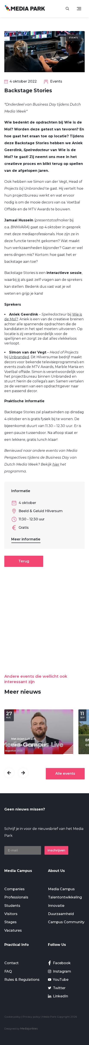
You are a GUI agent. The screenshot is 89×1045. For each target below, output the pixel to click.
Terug (23, 561)
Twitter (59, 988)
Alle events (65, 773)
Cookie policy (12, 1016)
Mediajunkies (29, 1028)
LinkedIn (60, 996)
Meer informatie (25, 539)
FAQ (8, 971)
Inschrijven (56, 850)
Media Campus (61, 889)
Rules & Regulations (22, 980)
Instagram (62, 971)
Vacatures (13, 930)
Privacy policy (31, 1016)
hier (55, 464)
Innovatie (56, 906)
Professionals (16, 897)
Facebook (62, 963)
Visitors (10, 914)
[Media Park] (25, 8)
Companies (14, 889)
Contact (11, 963)
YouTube (60, 980)
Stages (10, 922)
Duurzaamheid (61, 914)
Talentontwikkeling (65, 897)
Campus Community (66, 922)
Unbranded (19, 357)
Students (12, 906)
